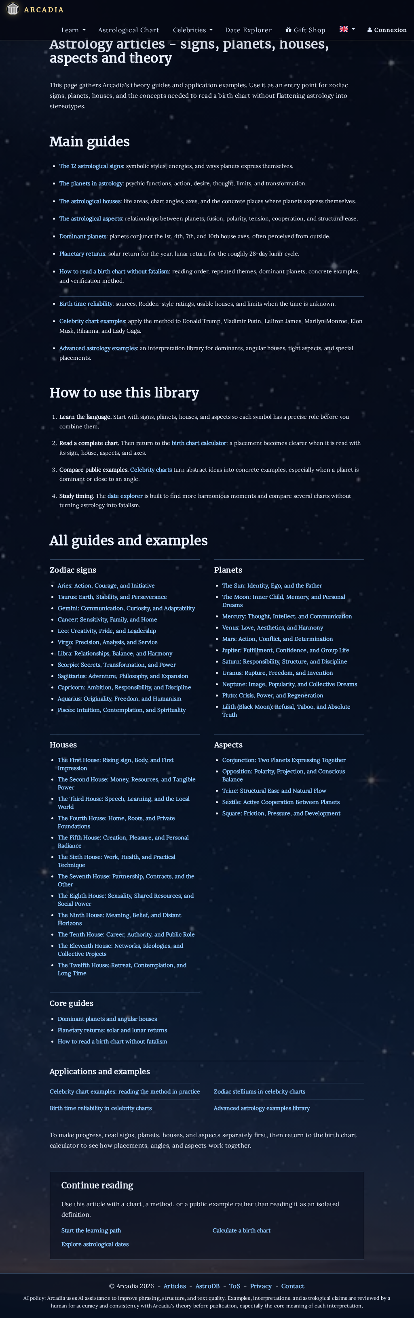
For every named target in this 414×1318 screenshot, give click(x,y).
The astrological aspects (90, 218)
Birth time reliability (85, 303)
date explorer (125, 495)
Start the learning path (91, 1230)
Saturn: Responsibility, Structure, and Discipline (284, 661)
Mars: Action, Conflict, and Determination (277, 638)
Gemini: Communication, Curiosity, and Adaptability (126, 608)
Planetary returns (82, 253)
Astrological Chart (128, 30)
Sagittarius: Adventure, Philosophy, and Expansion (123, 676)
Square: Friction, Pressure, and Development (281, 813)
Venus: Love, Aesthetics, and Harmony (272, 627)
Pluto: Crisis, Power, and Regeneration (272, 695)
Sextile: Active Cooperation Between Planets (281, 802)
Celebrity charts (151, 469)
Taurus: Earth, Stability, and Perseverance (112, 596)
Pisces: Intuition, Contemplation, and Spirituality (122, 710)
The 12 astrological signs (91, 166)
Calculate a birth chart (241, 1230)
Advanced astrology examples (98, 348)
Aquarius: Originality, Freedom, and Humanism (120, 698)
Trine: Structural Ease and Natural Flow (274, 790)
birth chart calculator (199, 443)
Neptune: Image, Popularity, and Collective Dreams (289, 684)
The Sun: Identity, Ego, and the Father (272, 585)
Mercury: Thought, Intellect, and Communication (287, 616)
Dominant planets (82, 236)
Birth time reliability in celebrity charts (101, 1108)
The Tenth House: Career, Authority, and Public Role (126, 934)
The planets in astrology (91, 183)
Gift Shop (309, 30)
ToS (235, 1286)
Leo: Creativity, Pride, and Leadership (107, 630)
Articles (175, 1286)
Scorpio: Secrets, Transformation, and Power (117, 664)
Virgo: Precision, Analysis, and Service (108, 642)
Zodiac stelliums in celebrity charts (259, 1091)
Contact (292, 1286)
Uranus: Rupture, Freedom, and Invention (277, 672)
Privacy (261, 1286)
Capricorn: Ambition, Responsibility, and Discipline (124, 687)
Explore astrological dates (95, 1244)
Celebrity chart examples (92, 321)
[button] (13, 9)
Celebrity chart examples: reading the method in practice (125, 1091)
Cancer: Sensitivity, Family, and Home (107, 619)
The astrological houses (89, 201)
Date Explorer (248, 30)
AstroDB (208, 1286)
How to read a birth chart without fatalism (114, 271)
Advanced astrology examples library (262, 1108)
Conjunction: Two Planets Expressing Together (284, 760)
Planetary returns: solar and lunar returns (112, 1030)
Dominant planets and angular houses (107, 1018)
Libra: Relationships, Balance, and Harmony (115, 653)
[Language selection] (347, 29)
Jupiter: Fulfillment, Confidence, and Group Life (285, 650)
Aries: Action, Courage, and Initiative (106, 585)
